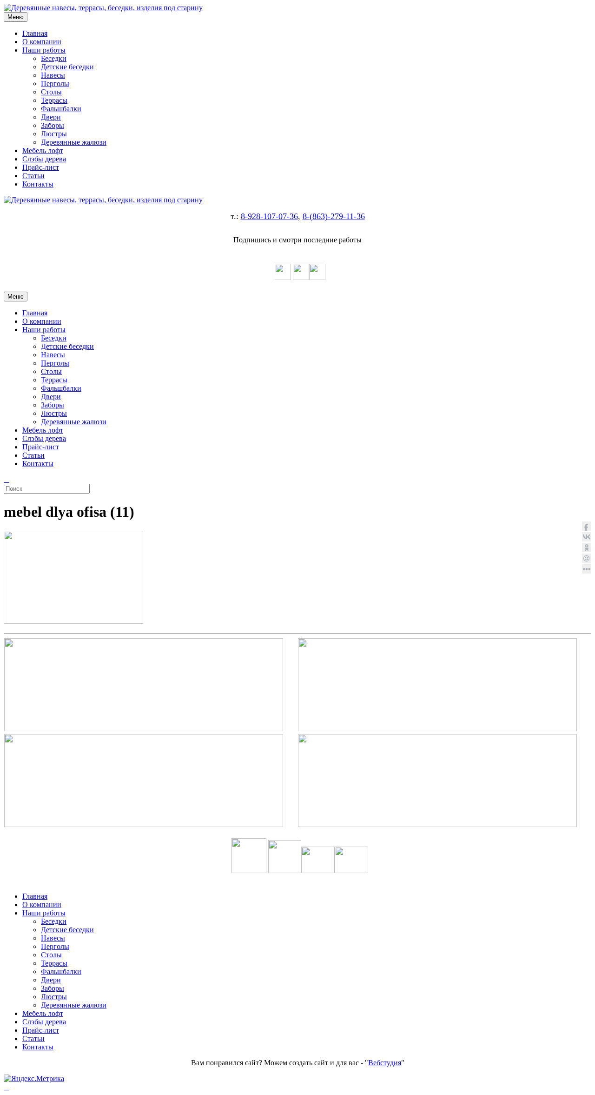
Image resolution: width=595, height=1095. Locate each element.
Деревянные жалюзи (73, 142)
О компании (41, 42)
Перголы (55, 83)
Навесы (53, 75)
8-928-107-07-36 (269, 216)
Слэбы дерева (44, 159)
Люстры (54, 134)
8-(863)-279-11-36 (334, 216)
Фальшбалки (61, 109)
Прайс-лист (40, 167)
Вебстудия (384, 1063)
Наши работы (44, 50)
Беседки (53, 58)
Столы (51, 92)
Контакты (37, 184)
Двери (51, 117)
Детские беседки (67, 67)
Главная (34, 33)
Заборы (52, 125)
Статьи (33, 176)
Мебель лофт (42, 150)
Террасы (54, 100)
